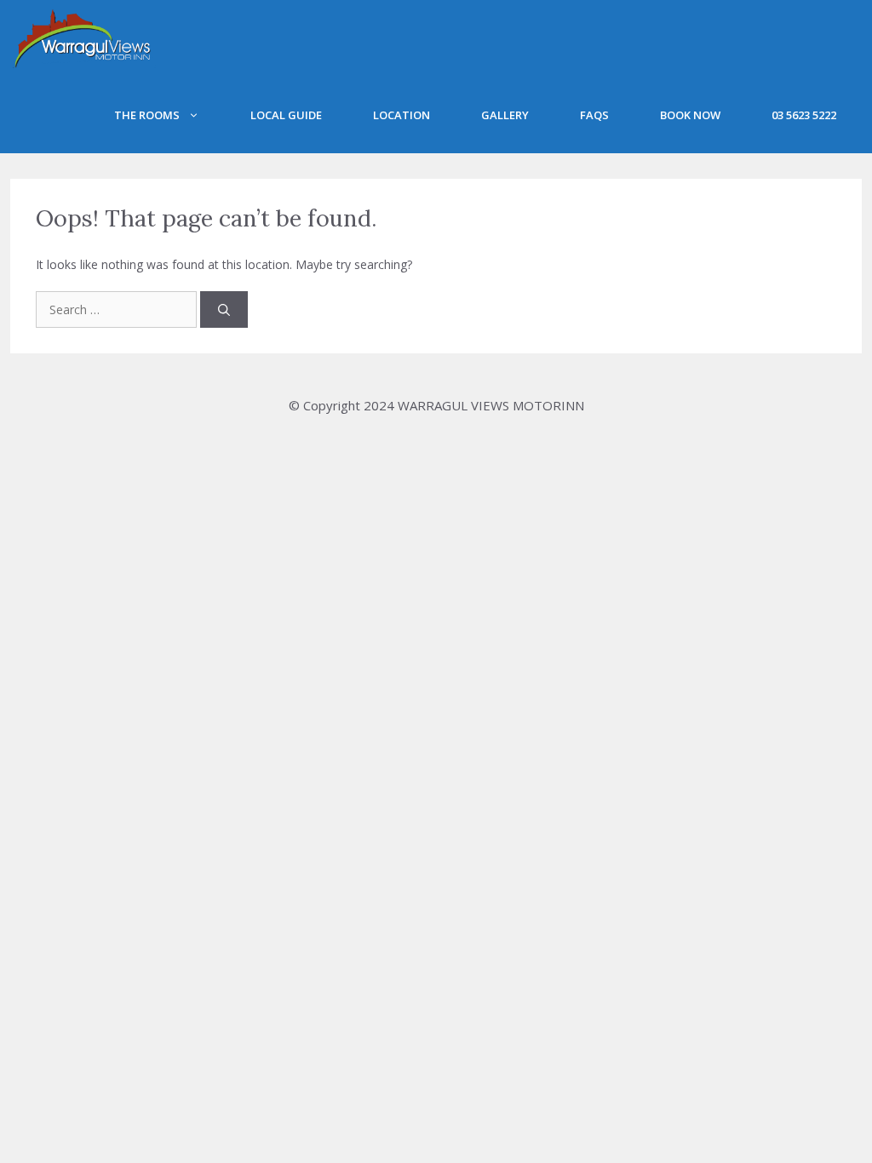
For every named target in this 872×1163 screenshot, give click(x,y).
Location (401, 115)
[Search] (224, 309)
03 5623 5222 (804, 115)
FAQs (594, 115)
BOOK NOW (690, 115)
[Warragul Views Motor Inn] (83, 38)
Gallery (505, 115)
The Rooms (147, 115)
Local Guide (286, 115)
